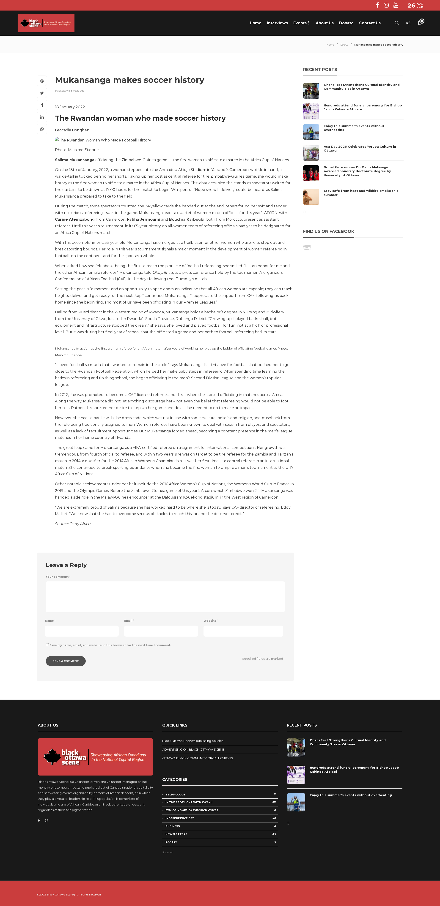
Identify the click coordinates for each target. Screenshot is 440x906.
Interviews (277, 23)
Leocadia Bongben (72, 130)
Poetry (220, 842)
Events (300, 23)
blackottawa (62, 90)
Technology (220, 794)
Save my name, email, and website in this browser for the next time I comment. (110, 645)
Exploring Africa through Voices (220, 810)
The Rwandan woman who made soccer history (140, 118)
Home (255, 23)
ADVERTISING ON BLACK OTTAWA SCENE (193, 749)
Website (211, 620)
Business (220, 826)
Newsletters (220, 834)
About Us (325, 23)
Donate (346, 23)
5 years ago (77, 90)
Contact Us (370, 23)
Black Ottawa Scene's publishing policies (192, 741)
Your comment (58, 576)
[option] (353, 144)
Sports (344, 44)
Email (129, 620)
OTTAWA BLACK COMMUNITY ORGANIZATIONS (197, 758)
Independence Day (220, 818)
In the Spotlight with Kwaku (220, 802)
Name (50, 620)
